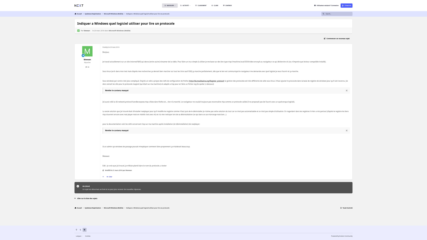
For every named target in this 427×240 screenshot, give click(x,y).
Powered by (341, 236)
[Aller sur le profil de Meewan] (78, 30)
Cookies (87, 236)
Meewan (87, 31)
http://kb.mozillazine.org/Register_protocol (206, 81)
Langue (78, 236)
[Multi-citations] (103, 177)
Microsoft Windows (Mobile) (119, 31)
